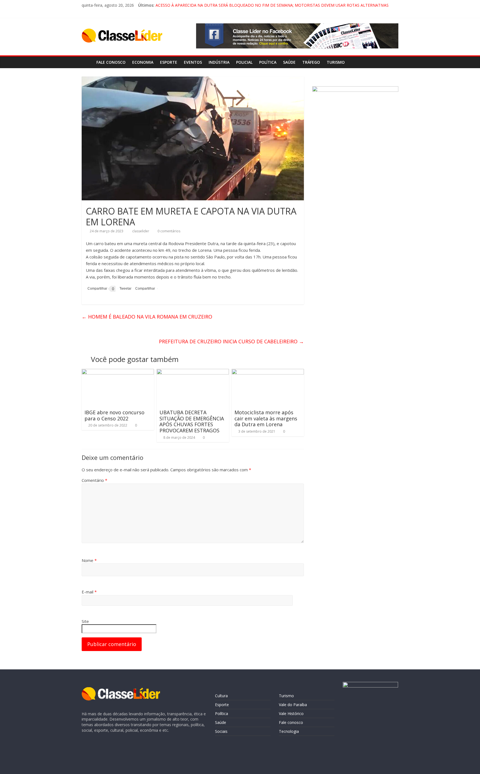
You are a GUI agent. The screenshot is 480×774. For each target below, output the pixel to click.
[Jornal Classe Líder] (87, 62)
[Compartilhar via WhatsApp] (144, 288)
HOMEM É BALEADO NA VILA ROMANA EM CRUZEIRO (147, 316)
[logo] (121, 689)
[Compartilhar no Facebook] (96, 289)
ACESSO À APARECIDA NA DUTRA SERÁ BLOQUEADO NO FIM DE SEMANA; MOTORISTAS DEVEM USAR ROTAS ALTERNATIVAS (272, 5)
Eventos (193, 62)
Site (85, 621)
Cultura (221, 695)
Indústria (219, 62)
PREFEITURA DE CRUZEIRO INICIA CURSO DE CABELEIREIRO (231, 341)
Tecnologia (289, 731)
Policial (244, 62)
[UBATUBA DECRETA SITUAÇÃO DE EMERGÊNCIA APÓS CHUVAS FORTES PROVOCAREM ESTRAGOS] (193, 372)
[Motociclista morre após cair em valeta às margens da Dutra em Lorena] (268, 372)
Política (267, 62)
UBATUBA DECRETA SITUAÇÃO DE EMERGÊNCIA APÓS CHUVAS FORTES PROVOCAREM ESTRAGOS (191, 421)
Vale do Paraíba (293, 704)
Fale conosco (111, 62)
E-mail (89, 592)
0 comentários (168, 231)
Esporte (168, 62)
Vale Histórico (291, 713)
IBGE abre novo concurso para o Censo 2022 (114, 415)
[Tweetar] (124, 288)
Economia (142, 62)
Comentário (94, 480)
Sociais (221, 731)
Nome (89, 560)
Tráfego (311, 62)
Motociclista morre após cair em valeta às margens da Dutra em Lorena (265, 418)
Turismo (336, 62)
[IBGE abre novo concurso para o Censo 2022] (118, 372)
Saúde (289, 62)
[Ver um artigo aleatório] (392, 62)
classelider (141, 231)
